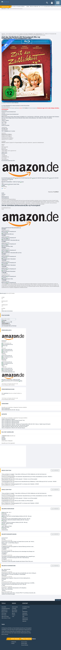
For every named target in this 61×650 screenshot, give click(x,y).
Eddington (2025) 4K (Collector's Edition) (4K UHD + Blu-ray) (14, 522)
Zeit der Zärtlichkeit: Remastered (8, 271)
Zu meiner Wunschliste (24, 105)
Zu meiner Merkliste (14, 102)
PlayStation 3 (4, 629)
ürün (3, 580)
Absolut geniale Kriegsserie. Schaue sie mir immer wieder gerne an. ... (16, 578)
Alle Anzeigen (55, 470)
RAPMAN (4, 438)
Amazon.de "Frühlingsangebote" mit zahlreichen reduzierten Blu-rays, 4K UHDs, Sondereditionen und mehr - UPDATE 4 (27, 495)
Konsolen (18, 632)
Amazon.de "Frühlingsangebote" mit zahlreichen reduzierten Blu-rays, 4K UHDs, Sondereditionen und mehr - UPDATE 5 (27, 476)
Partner (13, 614)
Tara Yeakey (39, 118)
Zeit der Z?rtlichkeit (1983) (7, 246)
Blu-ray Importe (5, 634)
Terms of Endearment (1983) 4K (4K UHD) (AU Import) (13, 427)
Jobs (13, 616)
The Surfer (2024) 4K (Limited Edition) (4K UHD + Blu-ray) (14, 584)
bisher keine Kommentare (7, 311)
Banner (13, 613)
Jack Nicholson (30, 116)
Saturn (26, 33)
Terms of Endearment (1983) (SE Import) (10, 422)
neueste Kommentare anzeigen (8, 594)
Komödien (7, 125)
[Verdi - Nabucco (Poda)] (7, 523)
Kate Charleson (55, 116)
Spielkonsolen (19, 628)
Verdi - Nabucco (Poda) (7, 526)
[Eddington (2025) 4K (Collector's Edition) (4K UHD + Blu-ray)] (15, 519)
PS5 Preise (4, 614)
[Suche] (47, 3)
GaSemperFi (4, 570)
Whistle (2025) (5, 529)
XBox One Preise (5, 616)
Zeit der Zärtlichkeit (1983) (7, 278)
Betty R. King (4, 116)
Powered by (50, 191)
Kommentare (5, 198)
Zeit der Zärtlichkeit (6, 408)
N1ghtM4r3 (4, 544)
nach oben (58, 600)
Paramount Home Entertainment (9, 111)
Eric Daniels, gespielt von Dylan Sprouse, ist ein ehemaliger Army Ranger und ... (18, 551)
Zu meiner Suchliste (15, 105)
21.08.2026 (4, 513)
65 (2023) (4, 579)
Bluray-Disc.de (4, 8)
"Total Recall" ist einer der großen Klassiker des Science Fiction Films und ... (18, 561)
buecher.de (4, 359)
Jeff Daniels (36, 116)
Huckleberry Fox (23, 116)
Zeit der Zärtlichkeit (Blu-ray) (8, 234)
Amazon (21, 33)
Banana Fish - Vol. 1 (6, 514)
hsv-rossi (3, 539)
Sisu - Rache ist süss (6, 569)
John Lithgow (49, 116)
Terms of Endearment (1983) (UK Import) (10, 421)
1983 (5, 122)
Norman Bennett (18, 118)
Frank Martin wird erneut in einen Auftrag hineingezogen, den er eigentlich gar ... (19, 556)
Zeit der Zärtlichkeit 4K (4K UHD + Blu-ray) (10, 409)
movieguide (4, 558)
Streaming (23, 632)
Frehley (3, 437)
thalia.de (3, 353)
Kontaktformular (26, 607)
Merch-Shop (14, 611)
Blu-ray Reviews (25, 629)
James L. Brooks (5, 120)
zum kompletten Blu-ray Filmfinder (9, 325)
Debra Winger (16, 116)
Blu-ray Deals (24, 643)
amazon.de (4, 340)
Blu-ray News (24, 641)
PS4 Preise (4, 613)
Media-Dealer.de (39, 33)
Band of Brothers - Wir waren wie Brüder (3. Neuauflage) (13, 574)
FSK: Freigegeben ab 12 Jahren (8, 131)
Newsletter (4, 607)
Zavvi (35, 33)
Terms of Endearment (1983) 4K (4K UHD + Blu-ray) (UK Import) (15, 425)
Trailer (15, 632)
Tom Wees (44, 118)
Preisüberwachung (6, 608)
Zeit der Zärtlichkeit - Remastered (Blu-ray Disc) (11, 252)
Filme (8, 8)
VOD (9, 628)
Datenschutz (25, 618)
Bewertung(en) (3, 293)
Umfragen (14, 608)
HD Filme (10, 629)
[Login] (52, 3)
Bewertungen (5, 196)
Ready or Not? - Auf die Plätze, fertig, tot (10, 542)
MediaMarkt (30, 33)
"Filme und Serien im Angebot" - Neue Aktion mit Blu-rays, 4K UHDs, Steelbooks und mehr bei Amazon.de (24, 474)
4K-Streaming (4, 628)
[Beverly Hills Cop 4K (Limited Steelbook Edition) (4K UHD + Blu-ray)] (16, 516)
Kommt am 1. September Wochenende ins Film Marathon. (14, 587)
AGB (23, 616)
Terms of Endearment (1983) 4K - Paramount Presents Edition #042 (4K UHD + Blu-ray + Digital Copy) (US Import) (26, 424)
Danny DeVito (10, 116)
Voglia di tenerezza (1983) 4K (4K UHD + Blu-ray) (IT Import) (14, 426)
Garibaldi (3, 439)
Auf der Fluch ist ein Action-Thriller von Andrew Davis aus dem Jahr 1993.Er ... (18, 541)
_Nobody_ (4, 590)
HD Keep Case (5, 128)
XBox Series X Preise (6, 618)
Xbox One (11, 632)
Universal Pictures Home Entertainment (10, 114)
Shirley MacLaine (32, 118)
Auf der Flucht (5, 538)
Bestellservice (4, 610)
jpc (2, 347)
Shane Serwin (26, 118)
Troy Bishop (49, 118)
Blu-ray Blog (14, 610)
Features (3, 194)
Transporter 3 (4, 552)
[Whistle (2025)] (5, 527)
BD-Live (14, 631)
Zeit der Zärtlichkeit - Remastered (9, 259)
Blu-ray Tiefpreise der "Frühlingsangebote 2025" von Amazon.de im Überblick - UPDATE (20, 484)
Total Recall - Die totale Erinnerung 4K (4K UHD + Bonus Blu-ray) (15, 557)
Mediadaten (24, 611)
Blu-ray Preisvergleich (26, 628)
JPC (24, 33)
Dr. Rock (3, 585)
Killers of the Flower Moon (7, 589)
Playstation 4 (19, 631)
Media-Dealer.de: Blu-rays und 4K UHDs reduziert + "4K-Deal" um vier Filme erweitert (19, 479)
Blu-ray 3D (24, 631)
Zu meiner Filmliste (6, 102)
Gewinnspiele (15, 607)
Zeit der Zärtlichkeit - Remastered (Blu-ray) (10, 240)
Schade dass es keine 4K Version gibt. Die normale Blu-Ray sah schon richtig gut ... (19, 573)
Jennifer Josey (43, 116)
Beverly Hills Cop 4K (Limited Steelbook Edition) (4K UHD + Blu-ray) (16, 518)
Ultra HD (13, 629)
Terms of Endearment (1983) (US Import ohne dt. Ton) (13, 420)
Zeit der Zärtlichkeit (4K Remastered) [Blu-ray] (11, 227)
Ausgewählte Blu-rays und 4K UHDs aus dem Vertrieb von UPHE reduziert (17, 500)
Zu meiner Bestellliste (6, 105)
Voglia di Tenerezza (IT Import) (8, 419)
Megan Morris (12, 118)
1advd (3, 365)
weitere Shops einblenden (7, 370)
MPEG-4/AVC (4, 153)
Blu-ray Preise (4, 611)
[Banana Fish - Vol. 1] (6, 512)
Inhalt (3, 193)
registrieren (6, 393)
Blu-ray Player (9, 631)
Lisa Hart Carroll (5, 118)
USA (2, 122)
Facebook (24, 608)
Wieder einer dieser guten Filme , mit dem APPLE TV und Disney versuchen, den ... (19, 592)
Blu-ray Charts (13, 628)
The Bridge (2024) (5, 547)
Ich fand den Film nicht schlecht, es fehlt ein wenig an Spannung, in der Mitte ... (18, 583)
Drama (3, 125)
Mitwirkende (25, 614)
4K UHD (7, 632)
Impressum (24, 613)
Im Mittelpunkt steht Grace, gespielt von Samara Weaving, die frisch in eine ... (18, 546)
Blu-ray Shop (28, 632)
